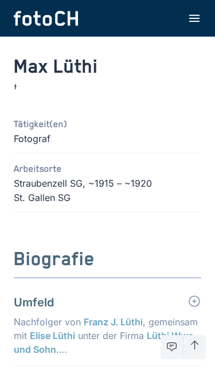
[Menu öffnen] (194, 18)
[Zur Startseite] (46, 18)
